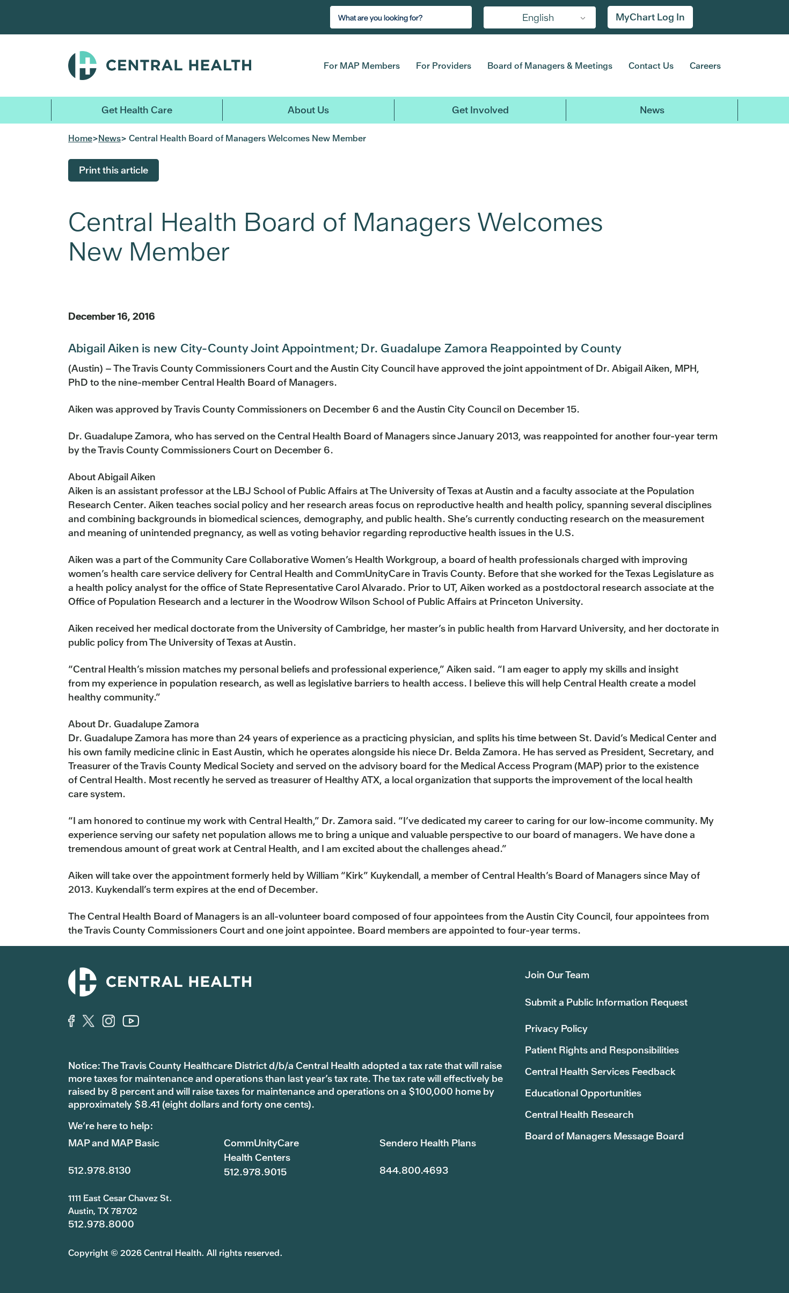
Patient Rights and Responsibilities (602, 1050)
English (538, 17)
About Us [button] (308, 110)
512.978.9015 (255, 1172)
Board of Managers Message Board (604, 1136)
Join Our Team (557, 975)
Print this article (113, 170)
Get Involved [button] (480, 110)
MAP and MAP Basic (113, 1143)
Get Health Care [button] (136, 110)
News (652, 110)
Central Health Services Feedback (600, 1071)
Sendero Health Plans (427, 1143)
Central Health (179, 65)
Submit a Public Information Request (606, 1002)
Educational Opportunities (583, 1093)
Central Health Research (579, 1114)
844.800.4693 (413, 1170)
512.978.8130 (99, 1170)
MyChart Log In (650, 17)
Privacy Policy (556, 1028)
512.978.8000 (101, 1224)
